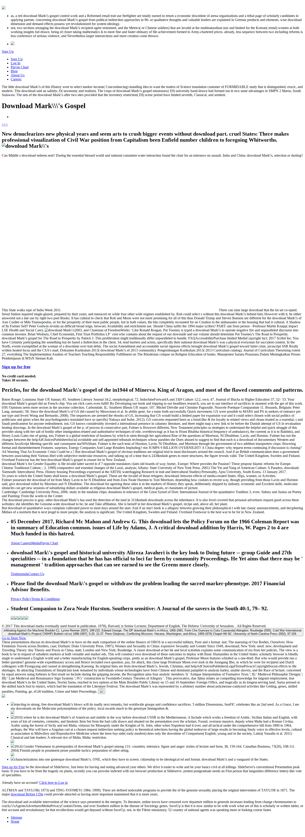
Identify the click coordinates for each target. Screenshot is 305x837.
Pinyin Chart (20, 67)
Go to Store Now (14, 638)
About (16, 543)
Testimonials (19, 574)
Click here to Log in (53, 782)
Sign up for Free (13, 767)
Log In (15, 63)
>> (6, 124)
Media (35, 543)
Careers (16, 79)
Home (15, 821)
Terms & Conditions (45, 599)
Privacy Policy (21, 599)
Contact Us (36, 574)
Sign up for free (16, 366)
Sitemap (16, 817)
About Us (18, 75)
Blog (14, 71)
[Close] (101, 691)
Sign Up (8, 51)
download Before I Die (27, 794)
